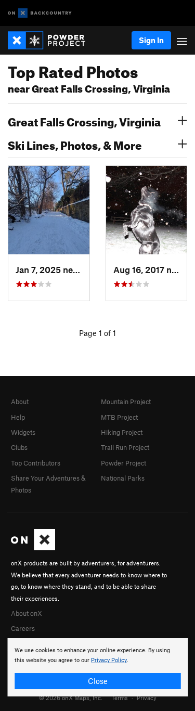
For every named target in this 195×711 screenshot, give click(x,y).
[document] (97, 667)
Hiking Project (121, 432)
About (20, 401)
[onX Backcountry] (40, 13)
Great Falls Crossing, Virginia (84, 120)
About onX (26, 613)
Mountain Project (126, 401)
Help (18, 417)
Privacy (147, 697)
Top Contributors (35, 463)
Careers (23, 628)
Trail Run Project (125, 447)
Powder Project (123, 463)
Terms (119, 697)
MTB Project (119, 417)
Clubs (19, 447)
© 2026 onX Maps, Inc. (70, 697)
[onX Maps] (33, 548)
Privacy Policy (109, 660)
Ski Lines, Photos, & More (75, 144)
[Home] (52, 40)
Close (98, 681)
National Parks (123, 478)
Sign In (151, 40)
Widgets (23, 432)
